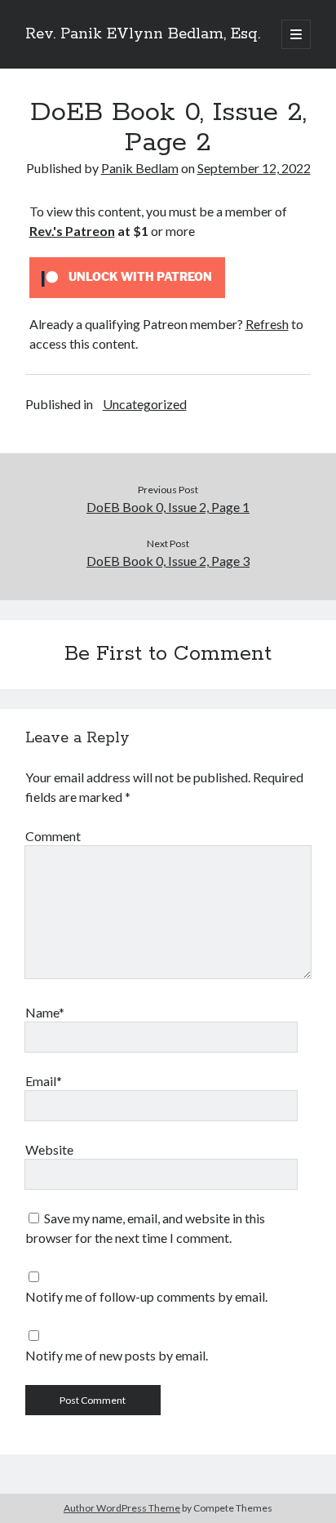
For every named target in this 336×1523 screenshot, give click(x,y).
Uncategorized (145, 404)
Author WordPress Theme (122, 1508)
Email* (43, 1081)
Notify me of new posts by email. (116, 1355)
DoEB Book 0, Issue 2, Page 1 (168, 506)
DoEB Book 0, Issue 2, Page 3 (168, 560)
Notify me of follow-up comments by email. (146, 1296)
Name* (44, 1012)
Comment (53, 836)
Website (49, 1149)
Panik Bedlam (140, 168)
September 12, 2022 (254, 168)
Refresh (267, 324)
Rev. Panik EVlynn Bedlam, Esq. (142, 34)
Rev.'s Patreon (72, 230)
